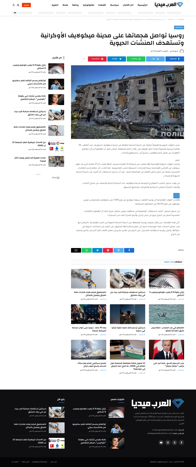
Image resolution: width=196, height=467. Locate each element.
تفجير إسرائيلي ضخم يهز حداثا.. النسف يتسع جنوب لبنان (91, 365)
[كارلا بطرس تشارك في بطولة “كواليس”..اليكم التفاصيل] (56, 99)
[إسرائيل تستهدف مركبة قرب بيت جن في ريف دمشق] (127, 279)
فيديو (26, 5)
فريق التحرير (174, 51)
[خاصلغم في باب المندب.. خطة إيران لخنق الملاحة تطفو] (166, 314)
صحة (65, 5)
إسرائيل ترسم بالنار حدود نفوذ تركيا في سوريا (128, 329)
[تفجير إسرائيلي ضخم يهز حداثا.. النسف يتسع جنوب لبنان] (88, 350)
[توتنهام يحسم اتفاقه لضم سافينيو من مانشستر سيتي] (56, 84)
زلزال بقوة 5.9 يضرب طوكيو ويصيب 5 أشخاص (166, 294)
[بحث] (18, 5)
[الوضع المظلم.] (14, 5)
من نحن (54, 462)
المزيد (55, 5)
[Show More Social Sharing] (84, 59)
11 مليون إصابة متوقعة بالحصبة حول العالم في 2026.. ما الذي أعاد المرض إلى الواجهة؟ (127, 366)
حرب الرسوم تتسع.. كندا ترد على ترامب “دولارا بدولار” (168, 365)
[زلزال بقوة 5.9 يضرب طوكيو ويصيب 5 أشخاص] (166, 279)
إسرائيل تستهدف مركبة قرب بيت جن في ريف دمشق (127, 294)
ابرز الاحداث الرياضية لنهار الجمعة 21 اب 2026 (29, 144)
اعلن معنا (25, 462)
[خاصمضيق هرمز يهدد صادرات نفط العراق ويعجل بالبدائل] (88, 279)
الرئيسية (143, 5)
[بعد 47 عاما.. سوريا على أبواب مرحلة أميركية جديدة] (88, 314)
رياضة (75, 5)
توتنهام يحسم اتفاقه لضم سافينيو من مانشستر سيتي (29, 82)
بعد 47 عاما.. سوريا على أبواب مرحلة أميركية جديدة (89, 329)
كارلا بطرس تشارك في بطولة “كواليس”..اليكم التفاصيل (32, 97)
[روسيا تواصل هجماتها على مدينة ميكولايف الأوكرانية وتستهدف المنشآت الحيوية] (127, 102)
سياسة (114, 5)
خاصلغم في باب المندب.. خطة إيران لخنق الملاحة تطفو (167, 329)
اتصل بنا (15, 462)
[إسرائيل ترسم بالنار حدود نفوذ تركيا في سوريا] (127, 314)
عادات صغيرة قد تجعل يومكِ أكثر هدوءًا (30, 159)
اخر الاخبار (128, 5)
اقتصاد (102, 5)
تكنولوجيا (88, 5)
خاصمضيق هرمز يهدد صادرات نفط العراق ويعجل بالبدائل (90, 294)
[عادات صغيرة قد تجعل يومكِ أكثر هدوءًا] (56, 161)
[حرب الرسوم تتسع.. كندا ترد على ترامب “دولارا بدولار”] (166, 350)
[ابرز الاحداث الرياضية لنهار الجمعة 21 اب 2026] (56, 146)
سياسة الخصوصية (40, 462)
